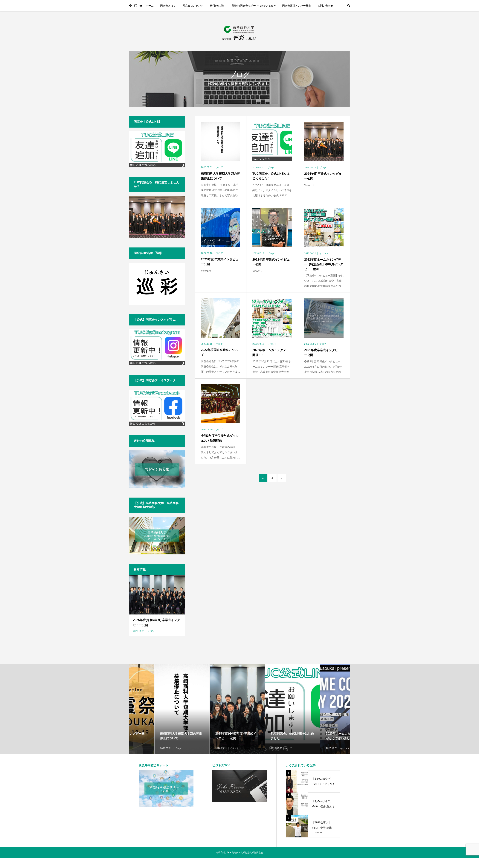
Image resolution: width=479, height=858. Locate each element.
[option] (156, 709)
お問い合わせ (325, 5)
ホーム (150, 5)
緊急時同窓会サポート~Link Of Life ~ (254, 5)
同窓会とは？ (168, 5)
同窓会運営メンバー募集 (296, 5)
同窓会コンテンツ (192, 5)
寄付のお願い (218, 5)
